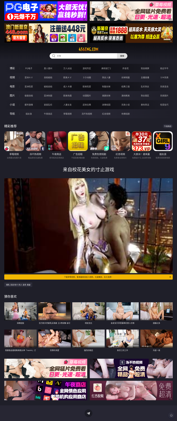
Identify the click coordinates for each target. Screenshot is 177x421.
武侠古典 (87, 104)
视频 (12, 77)
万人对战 (67, 68)
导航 (12, 113)
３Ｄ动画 (87, 77)
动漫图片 (87, 95)
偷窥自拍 (29, 95)
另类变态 (164, 86)
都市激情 (29, 104)
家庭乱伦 (48, 104)
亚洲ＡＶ (29, 77)
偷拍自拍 (48, 86)
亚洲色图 (48, 95)
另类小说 (125, 104)
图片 (12, 95)
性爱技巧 (164, 104)
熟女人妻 (106, 77)
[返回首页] (171, 415)
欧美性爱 (87, 86)
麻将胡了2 (106, 68)
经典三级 (125, 86)
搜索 (122, 55)
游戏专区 (87, 68)
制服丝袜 (106, 86)
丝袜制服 (125, 77)
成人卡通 (67, 86)
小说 (12, 104)
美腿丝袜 (106, 95)
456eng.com (88, 49)
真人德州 (48, 68)
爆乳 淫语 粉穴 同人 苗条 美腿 (18, 284)
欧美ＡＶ (67, 77)
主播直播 (145, 77)
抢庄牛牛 (164, 68)
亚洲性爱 (29, 86)
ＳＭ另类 (164, 77)
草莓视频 (67, 113)
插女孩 (29, 113)
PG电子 (28, 68)
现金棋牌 (145, 68)
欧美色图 (67, 95)
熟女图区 (145, 95)
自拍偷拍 (48, 77)
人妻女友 (67, 104)
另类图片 (164, 95)
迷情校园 (106, 104)
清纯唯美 (125, 95)
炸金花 (125, 68)
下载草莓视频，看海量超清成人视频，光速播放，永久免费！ (88, 277)
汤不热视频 (87, 113)
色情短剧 (125, 113)
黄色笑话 (145, 104)
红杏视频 (106, 113)
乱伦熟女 (145, 86)
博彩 (12, 68)
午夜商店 (48, 113)
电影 (12, 86)
